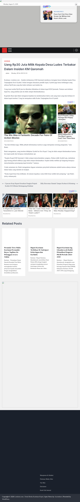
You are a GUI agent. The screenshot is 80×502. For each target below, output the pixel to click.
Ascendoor (58, 497)
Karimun (7, 61)
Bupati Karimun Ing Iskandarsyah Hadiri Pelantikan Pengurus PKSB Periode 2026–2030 (65, 252)
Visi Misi (42, 483)
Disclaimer (43, 486)
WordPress (5, 499)
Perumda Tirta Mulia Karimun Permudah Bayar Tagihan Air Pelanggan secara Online (12, 252)
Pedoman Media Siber (46, 479)
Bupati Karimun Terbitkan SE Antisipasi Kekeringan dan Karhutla (40, 251)
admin (7, 73)
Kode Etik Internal (45, 490)
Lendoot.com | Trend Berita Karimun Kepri (29, 497)
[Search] (76, 50)
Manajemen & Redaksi (46, 475)
